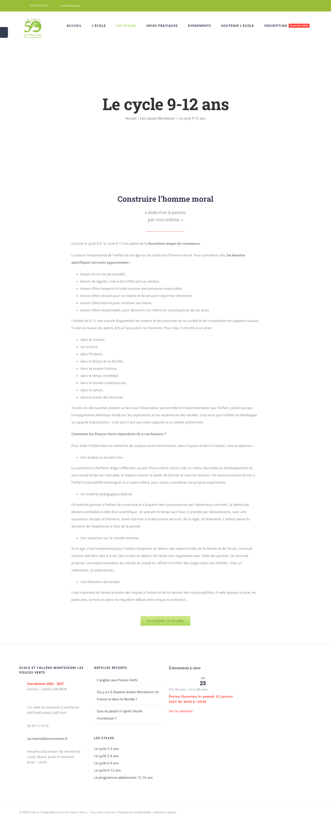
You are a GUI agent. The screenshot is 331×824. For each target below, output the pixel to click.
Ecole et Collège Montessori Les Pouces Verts (57, 812)
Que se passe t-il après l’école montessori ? (119, 714)
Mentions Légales (165, 812)
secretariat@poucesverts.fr (47, 738)
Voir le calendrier (181, 711)
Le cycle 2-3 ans (106, 748)
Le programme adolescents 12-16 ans (123, 777)
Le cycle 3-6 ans (106, 756)
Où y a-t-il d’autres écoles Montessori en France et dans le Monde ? (128, 695)
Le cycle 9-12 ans (107, 770)
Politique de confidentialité (134, 812)
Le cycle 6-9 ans (106, 763)
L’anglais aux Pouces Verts (117, 680)
